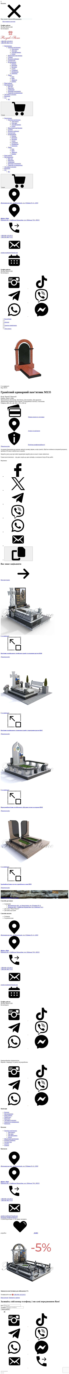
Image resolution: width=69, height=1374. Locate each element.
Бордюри (14, 65)
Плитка (14, 63)
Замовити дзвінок (14, 1297)
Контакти (7, 96)
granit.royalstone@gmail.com (9, 252)
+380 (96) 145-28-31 (7, 41)
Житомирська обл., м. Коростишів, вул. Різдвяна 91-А (24, 905)
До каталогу (17, 19)
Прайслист (7, 1117)
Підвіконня (15, 72)
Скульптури (11, 60)
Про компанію (8, 85)
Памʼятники (8, 46)
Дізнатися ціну (5, 446)
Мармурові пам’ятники (15, 55)
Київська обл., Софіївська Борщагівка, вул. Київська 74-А (25, 907)
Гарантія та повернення (15, 93)
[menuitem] (5, 98)
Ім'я (2, 1305)
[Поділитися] (5, 1371)
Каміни (14, 81)
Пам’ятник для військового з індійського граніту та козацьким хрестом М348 (21, 653)
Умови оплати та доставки (36, 417)
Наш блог (11, 88)
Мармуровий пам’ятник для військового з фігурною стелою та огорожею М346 (22, 807)
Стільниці (15, 70)
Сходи (13, 68)
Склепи (10, 57)
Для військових (16, 52)
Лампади (14, 80)
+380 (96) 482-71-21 (7, 43)
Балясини (14, 73)
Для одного (15, 49)
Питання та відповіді (14, 91)
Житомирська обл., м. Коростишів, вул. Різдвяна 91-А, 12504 (19, 203)
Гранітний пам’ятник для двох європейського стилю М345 (16, 884)
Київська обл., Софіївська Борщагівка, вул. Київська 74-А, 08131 (20, 219)
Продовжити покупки (9, 21)
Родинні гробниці (13, 59)
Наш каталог (5, 1297)
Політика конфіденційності (36, 444)
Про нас (10, 86)
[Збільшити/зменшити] (1, 1371)
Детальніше (4, 898)
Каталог (6, 1112)
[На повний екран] (3, 1371)
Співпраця (11, 89)
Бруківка (14, 67)
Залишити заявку (13, 898)
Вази (13, 78)
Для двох (14, 51)
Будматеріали (12, 62)
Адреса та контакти (34, 431)
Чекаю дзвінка (5, 1309)
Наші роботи (8, 83)
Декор (10, 75)
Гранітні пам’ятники (14, 47)
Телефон (4, 1307)
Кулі (13, 76)
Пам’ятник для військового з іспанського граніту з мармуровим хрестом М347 (22, 730)
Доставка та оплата (10, 94)
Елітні (13, 54)
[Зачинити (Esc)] (7, 1371)
